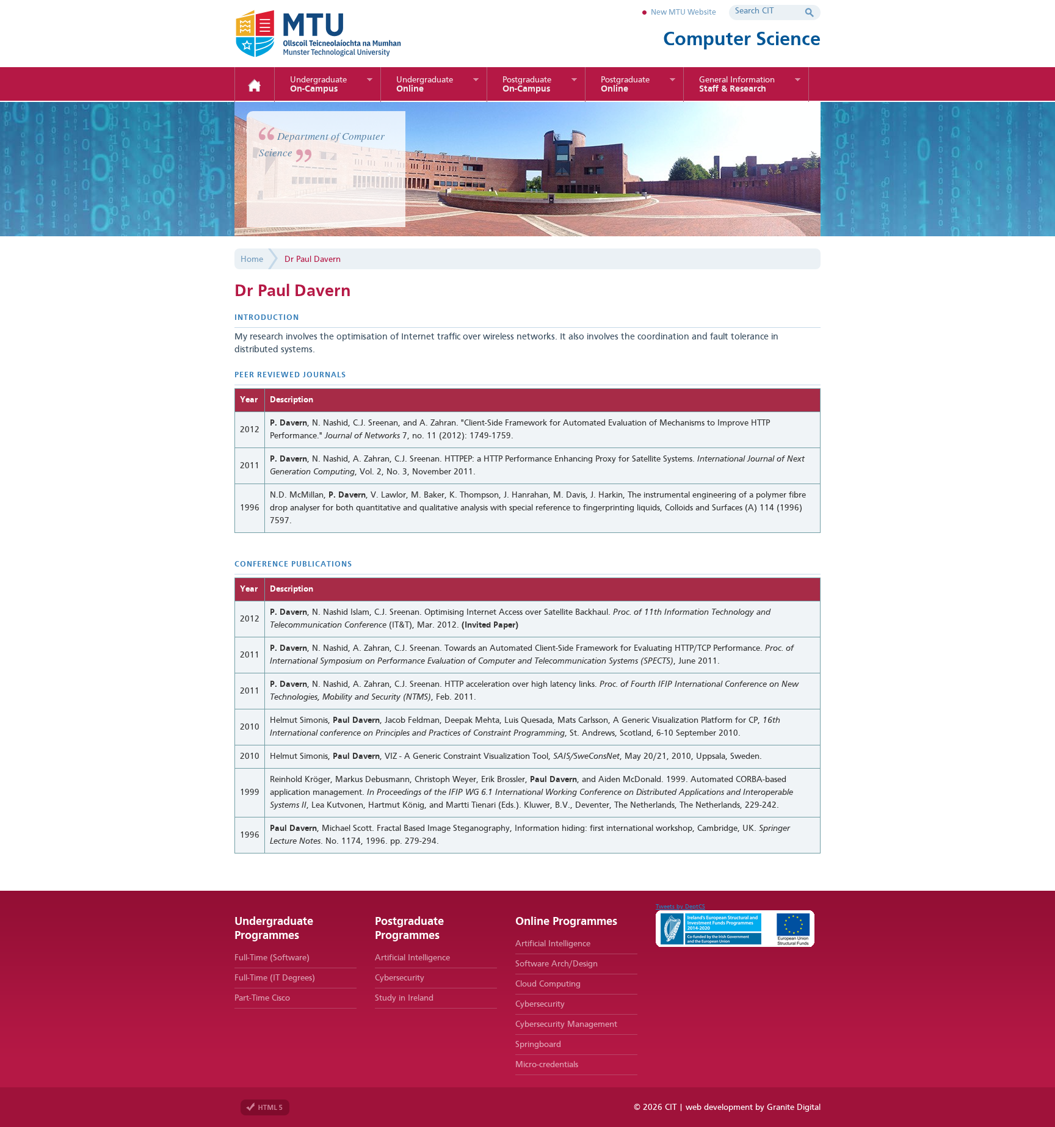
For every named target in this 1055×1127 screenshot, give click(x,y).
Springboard (538, 1044)
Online (424, 85)
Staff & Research (737, 85)
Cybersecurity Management (566, 1024)
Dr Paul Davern (313, 259)
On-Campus (318, 85)
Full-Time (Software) (272, 958)
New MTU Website (683, 12)
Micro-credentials (546, 1064)
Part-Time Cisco (262, 998)
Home (254, 85)
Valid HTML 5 (265, 1107)
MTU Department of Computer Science (338, 33)
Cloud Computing (548, 984)
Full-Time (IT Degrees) (274, 978)
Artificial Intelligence (412, 958)
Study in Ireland (404, 998)
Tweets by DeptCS (680, 907)
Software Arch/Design (556, 964)
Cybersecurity (399, 978)
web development (719, 1107)
